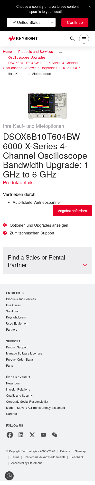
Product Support (17, 349)
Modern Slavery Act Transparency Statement (37, 411)
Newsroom (14, 386)
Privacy (70, 455)
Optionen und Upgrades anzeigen (41, 225)
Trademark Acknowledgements (65, 461)
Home (7, 52)
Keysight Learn (16, 318)
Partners (12, 331)
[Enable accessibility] (9, 475)
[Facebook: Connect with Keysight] (9, 438)
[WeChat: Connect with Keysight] (54, 438)
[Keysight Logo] (24, 38)
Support (13, 342)
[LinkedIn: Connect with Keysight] (21, 438)
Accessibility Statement (47, 466)
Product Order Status (21, 361)
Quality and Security (20, 398)
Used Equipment (17, 324)
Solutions (12, 312)
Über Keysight (18, 379)
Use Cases (13, 305)
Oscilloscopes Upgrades (28, 57)
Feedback (18, 466)
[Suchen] (72, 39)
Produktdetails (19, 182)
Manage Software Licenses (25, 355)
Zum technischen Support (34, 233)
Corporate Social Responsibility (28, 405)
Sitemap (17, 461)
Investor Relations (18, 392)
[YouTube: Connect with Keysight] (43, 438)
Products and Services (37, 52)
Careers (11, 417)
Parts (9, 368)
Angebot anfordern (71, 211)
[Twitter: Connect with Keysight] (32, 438)
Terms (33, 461)
